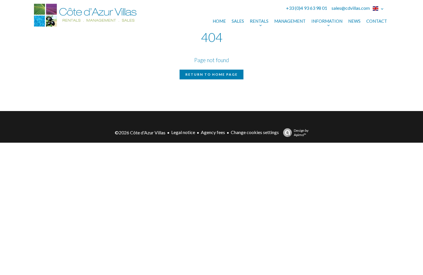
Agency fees (213, 132)
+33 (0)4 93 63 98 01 (306, 8)
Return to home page (211, 74)
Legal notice (183, 132)
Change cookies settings (255, 132)
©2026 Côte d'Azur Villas (140, 132)
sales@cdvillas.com (350, 8)
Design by (301, 132)
